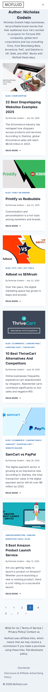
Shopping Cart (13, 347)
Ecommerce (18, 344)
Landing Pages (33, 440)
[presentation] (24, 77)
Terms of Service (31, 628)
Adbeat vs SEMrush (21, 274)
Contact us (33, 631)
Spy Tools (29, 268)
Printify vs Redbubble (23, 199)
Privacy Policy (16, 631)
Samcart (10, 444)
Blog (8, 96)
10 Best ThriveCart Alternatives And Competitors (21, 358)
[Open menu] (43, 4)
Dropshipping (19, 96)
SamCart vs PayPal (21, 454)
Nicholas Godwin (16, 118)
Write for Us (12, 628)
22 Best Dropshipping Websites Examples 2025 (23, 107)
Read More (13, 150)
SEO (20, 268)
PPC (14, 268)
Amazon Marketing (15, 535)
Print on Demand (21, 193)
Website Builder (14, 448)
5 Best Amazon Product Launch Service (18, 550)
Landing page (33, 344)
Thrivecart (29, 347)
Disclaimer (24, 667)
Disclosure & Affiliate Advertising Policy (23, 675)
